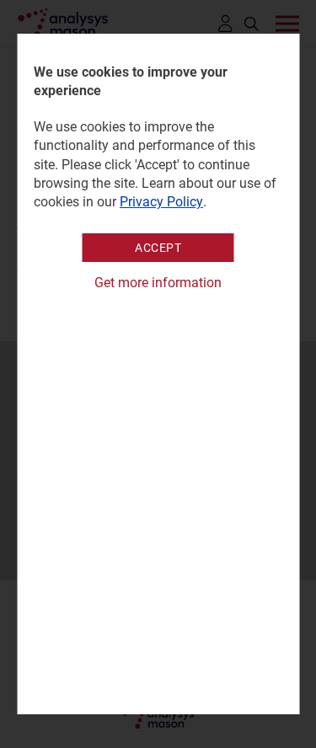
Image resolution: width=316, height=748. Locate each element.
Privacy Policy (161, 202)
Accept (158, 247)
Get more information (158, 283)
